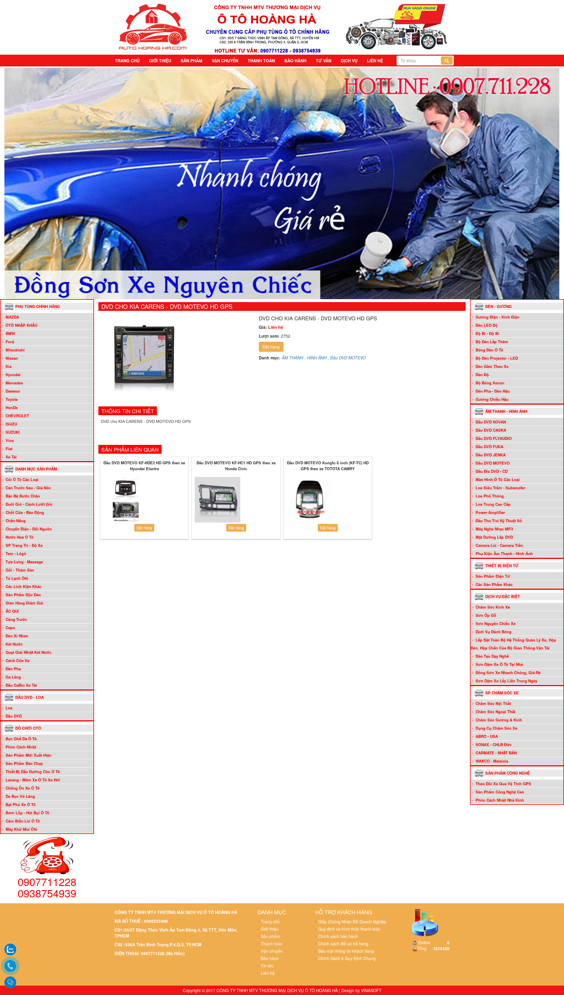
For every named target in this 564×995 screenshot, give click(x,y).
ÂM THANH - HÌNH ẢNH (304, 358)
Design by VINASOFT (361, 990)
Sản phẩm (191, 60)
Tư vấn (323, 60)
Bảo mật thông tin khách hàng (346, 951)
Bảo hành (295, 60)
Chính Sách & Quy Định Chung (347, 958)
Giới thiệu (160, 60)
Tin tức (267, 966)
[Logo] (153, 26)
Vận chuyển (225, 60)
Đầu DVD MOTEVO (348, 358)
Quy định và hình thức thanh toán (349, 929)
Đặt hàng (271, 347)
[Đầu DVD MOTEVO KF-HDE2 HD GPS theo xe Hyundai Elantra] (126, 499)
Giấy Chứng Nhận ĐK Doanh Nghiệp (352, 921)
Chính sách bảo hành (338, 936)
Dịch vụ (349, 60)
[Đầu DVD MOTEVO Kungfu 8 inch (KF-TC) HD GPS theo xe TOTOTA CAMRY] (309, 499)
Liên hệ (375, 60)
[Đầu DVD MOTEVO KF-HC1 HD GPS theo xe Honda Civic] (217, 499)
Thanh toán (261, 60)
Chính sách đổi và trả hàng (343, 944)
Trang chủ (127, 60)
